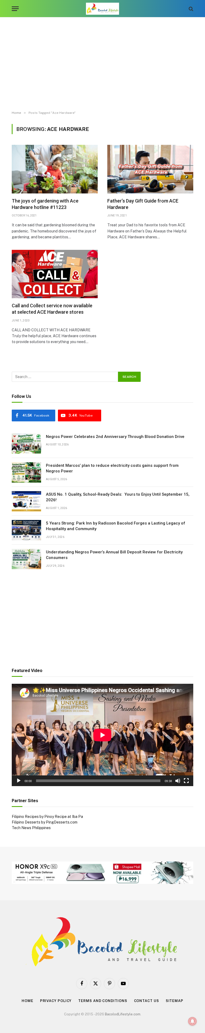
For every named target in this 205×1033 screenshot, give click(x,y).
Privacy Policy (56, 1001)
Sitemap (174, 1001)
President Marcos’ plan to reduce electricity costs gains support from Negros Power (112, 468)
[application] (102, 735)
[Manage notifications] (192, 1021)
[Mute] (177, 780)
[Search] (190, 9)
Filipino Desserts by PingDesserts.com (44, 822)
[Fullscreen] (186, 780)
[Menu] (15, 9)
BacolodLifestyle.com (122, 1014)
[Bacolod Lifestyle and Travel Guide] (102, 8)
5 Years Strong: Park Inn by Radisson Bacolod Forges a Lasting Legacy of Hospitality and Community (115, 526)
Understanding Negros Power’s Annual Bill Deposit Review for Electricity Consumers (114, 555)
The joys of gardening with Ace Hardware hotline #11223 (45, 204)
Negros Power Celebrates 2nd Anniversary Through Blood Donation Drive (115, 436)
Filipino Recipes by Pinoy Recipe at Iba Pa (47, 816)
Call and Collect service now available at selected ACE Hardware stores (52, 309)
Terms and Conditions (102, 1001)
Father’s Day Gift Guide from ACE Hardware (142, 204)
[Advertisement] (102, 64)
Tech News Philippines (31, 828)
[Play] (18, 780)
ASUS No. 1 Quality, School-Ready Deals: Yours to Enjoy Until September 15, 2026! (118, 497)
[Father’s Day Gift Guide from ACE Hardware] (150, 169)
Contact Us (146, 1001)
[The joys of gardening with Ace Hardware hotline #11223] (55, 169)
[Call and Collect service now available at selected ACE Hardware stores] (55, 274)
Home (27, 1001)
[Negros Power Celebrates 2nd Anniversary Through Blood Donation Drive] (26, 443)
